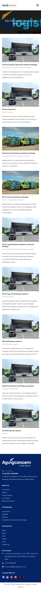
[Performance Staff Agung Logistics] (20, 279)
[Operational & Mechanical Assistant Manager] (20, 138)
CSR (3, 536)
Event (4, 533)
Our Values (5, 498)
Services (5, 517)
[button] (37, 5)
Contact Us (6, 544)
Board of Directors (8, 501)
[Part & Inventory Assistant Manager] (20, 182)
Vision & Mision (7, 495)
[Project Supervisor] (20, 94)
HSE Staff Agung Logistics (12, 341)
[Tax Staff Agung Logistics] (20, 415)
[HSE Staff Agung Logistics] (20, 326)
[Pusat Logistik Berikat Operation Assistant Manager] (20, 229)
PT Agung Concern (20, 584)
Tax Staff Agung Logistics (11, 430)
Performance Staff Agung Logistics (15, 294)
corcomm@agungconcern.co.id (15, 567)
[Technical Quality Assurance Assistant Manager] (20, 49)
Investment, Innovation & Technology (14, 520)
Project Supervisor (9, 109)
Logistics (5, 514)
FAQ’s (4, 541)
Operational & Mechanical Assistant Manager (18, 153)
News (4, 530)
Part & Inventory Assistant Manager (15, 197)
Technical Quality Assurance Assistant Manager (19, 64)
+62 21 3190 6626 (10, 563)
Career (4, 539)
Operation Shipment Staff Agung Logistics (18, 386)
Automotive (6, 511)
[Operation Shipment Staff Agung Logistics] (20, 371)
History (4, 492)
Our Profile (6, 489)
